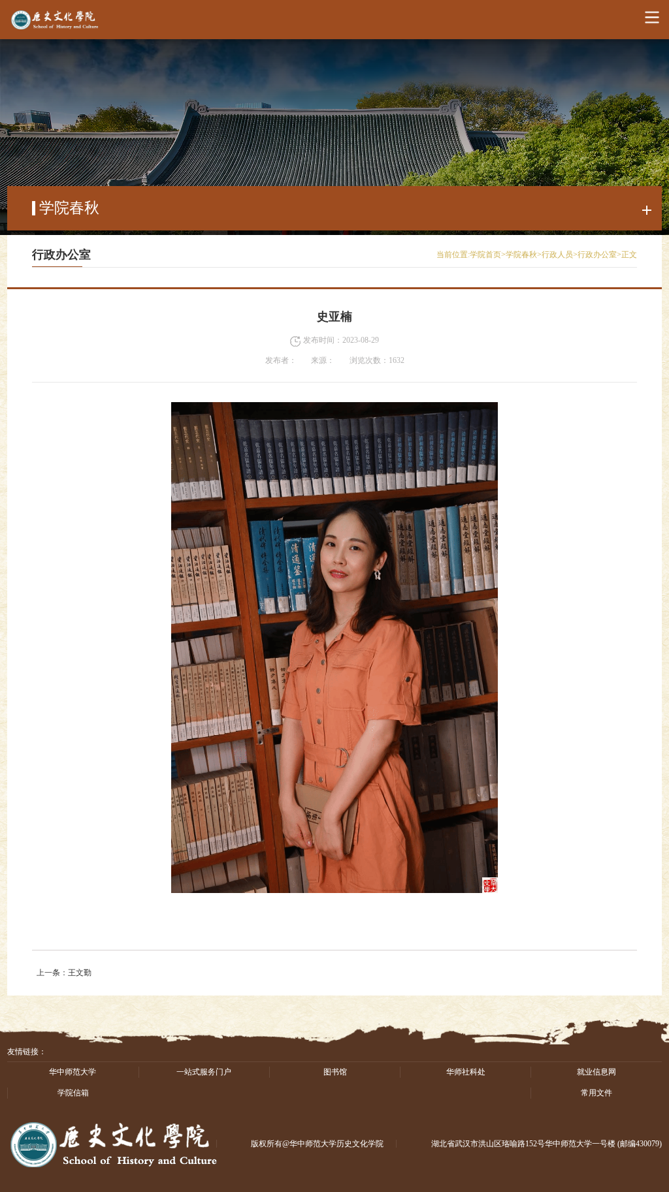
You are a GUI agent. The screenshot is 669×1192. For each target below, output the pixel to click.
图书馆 (335, 1071)
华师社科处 (465, 1071)
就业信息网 (596, 1071)
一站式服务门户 (203, 1071)
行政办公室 (597, 254)
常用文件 (596, 1092)
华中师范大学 (72, 1071)
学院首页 (485, 254)
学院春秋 (521, 254)
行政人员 (557, 254)
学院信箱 (73, 1092)
